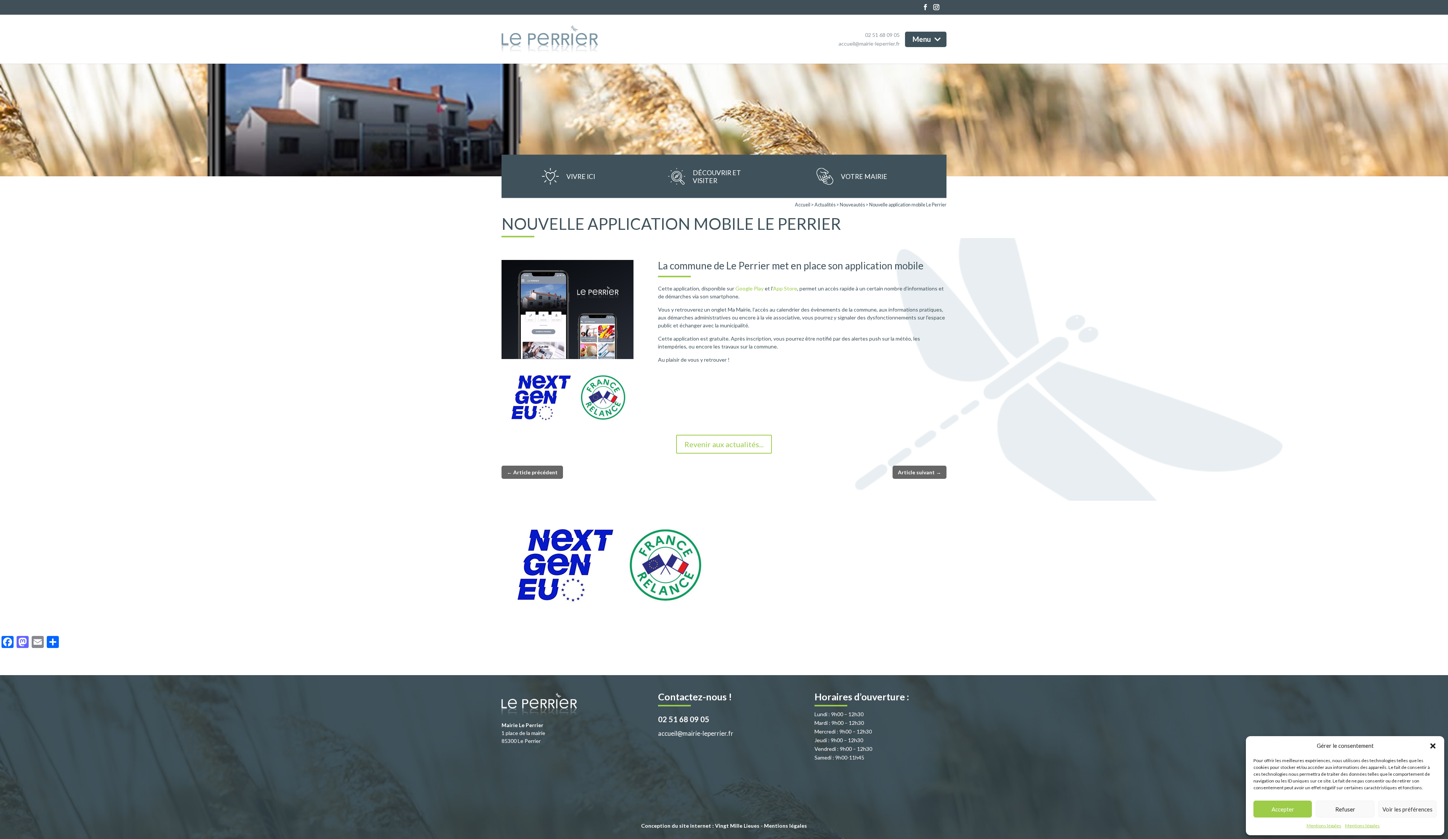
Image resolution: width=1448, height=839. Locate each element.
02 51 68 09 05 (882, 35)
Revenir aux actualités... (724, 444)
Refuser (1345, 809)
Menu (923, 38)
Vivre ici (580, 176)
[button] (1433, 746)
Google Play (749, 288)
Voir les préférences (1407, 809)
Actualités (825, 205)
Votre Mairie (864, 176)
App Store (785, 288)
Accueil (802, 205)
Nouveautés (852, 205)
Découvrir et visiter (717, 176)
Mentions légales (1324, 825)
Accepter (1283, 809)
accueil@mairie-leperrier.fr (869, 43)
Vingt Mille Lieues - (739, 825)
